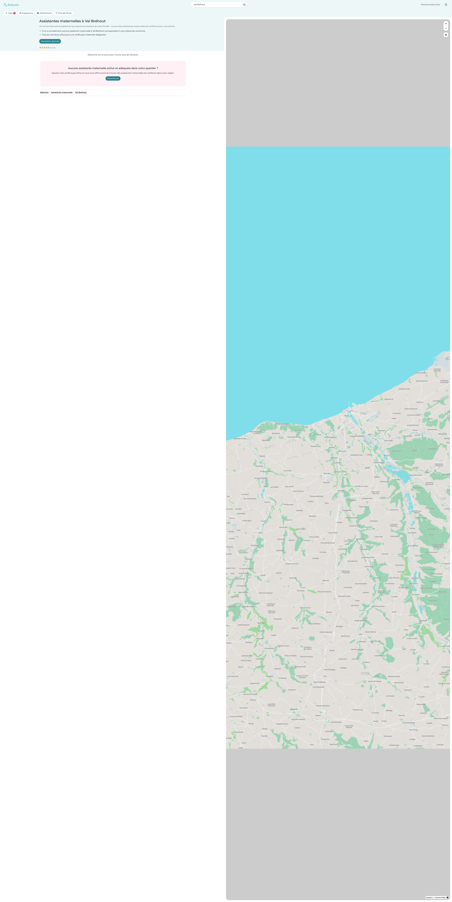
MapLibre (429, 897)
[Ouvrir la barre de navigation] (446, 4)
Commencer (113, 78)
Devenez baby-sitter (430, 4)
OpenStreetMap (440, 897)
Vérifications (45, 13)
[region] (338, 459)
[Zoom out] (446, 28)
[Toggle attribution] (447, 897)
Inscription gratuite (50, 41)
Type (11, 13)
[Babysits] (11, 4)
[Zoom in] (446, 23)
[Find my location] (446, 34)
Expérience (27, 13)
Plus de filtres (65, 13)
